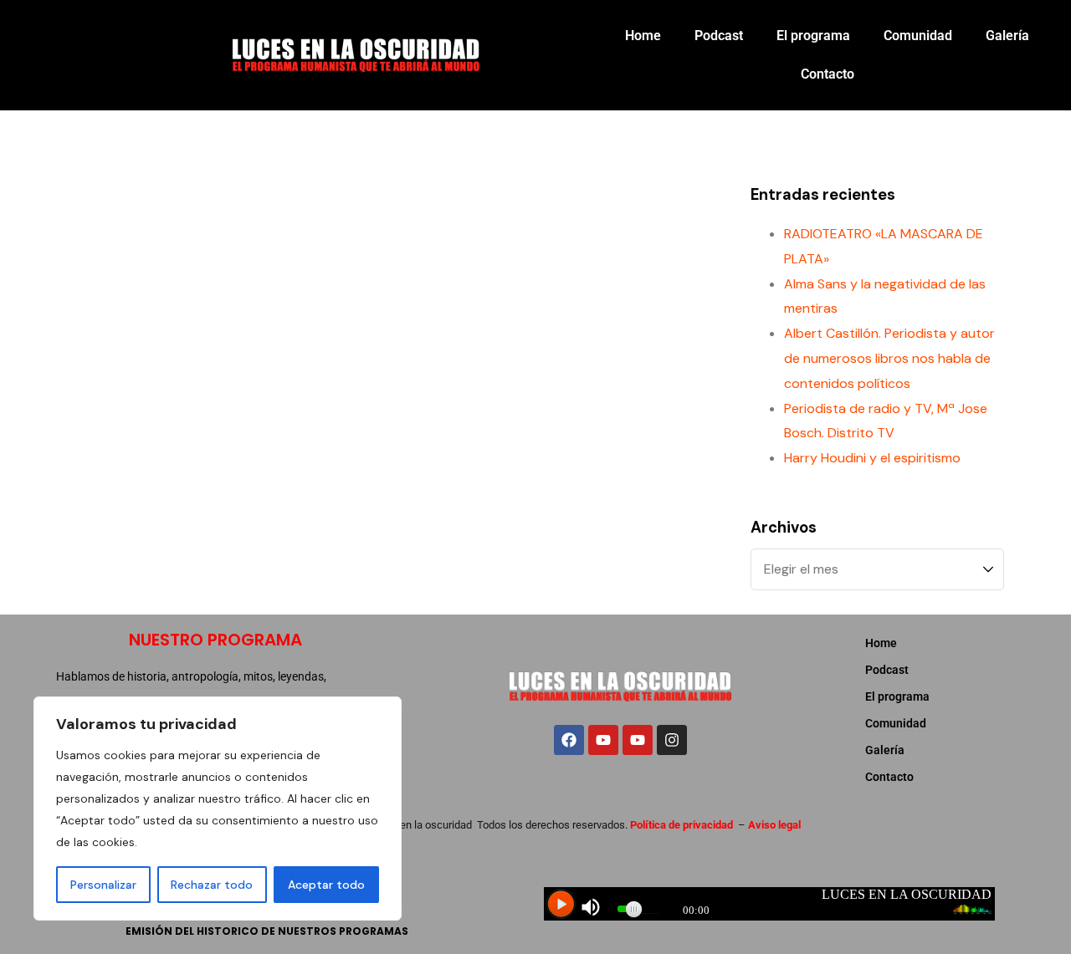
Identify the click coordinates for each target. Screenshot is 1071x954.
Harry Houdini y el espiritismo (872, 458)
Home (643, 35)
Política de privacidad (681, 825)
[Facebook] (569, 740)
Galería (1007, 35)
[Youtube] (603, 740)
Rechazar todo (212, 884)
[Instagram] (672, 740)
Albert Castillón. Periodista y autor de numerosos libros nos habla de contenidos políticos (889, 358)
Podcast (718, 35)
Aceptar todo (326, 884)
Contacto (827, 74)
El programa (813, 35)
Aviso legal (774, 825)
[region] (217, 808)
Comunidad (918, 35)
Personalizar (103, 884)
